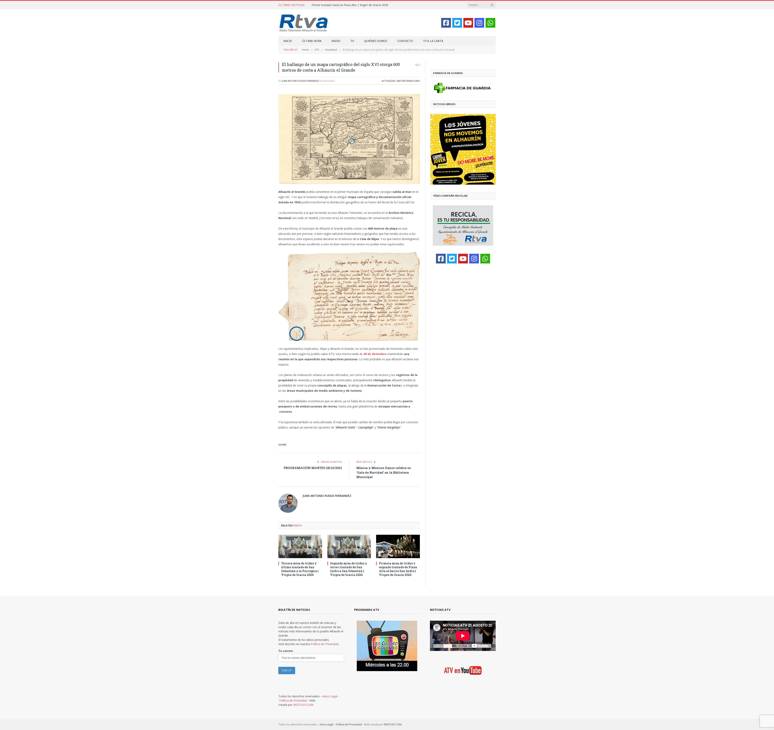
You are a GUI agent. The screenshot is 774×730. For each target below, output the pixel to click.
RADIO (336, 41)
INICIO (287, 41)
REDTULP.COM (303, 705)
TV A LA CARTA (433, 41)
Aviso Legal (329, 696)
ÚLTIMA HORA (311, 41)
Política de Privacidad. (325, 644)
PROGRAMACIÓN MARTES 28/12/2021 (313, 468)
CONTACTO (405, 41)
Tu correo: (285, 651)
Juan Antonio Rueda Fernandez (300, 80)
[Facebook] (446, 23)
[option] (463, 149)
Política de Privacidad (293, 700)
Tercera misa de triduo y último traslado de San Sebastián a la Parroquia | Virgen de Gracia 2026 (299, 569)
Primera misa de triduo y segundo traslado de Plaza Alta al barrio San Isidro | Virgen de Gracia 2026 (398, 569)
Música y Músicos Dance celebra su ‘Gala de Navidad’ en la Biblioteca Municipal (383, 472)
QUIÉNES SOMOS (375, 41)
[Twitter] (457, 23)
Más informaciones (408, 80)
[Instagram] (479, 23)
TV (352, 41)
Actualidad (388, 80)
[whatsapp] (490, 23)
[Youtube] (468, 23)
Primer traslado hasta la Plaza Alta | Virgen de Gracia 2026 (350, 5)
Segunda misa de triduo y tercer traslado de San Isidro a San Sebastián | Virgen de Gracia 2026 (348, 569)
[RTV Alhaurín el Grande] (303, 22)
